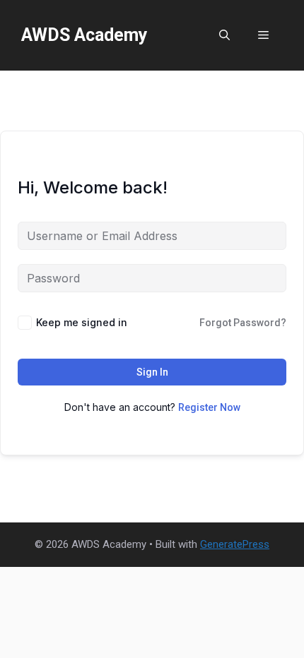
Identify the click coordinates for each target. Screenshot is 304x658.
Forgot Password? (242, 322)
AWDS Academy (84, 35)
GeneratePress (234, 544)
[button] (224, 35)
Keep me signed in (81, 322)
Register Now (209, 407)
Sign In (152, 372)
